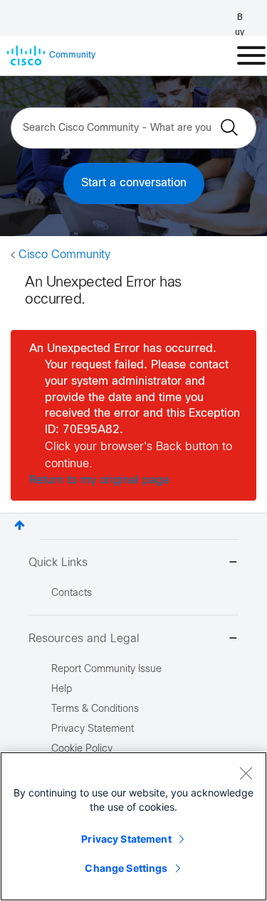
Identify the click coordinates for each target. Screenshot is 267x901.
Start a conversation (134, 183)
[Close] (246, 773)
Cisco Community (64, 255)
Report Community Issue (106, 669)
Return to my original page (99, 480)
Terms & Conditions (95, 709)
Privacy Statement (126, 839)
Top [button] (19, 525)
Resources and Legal (84, 639)
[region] (133, 826)
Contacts (71, 593)
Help (61, 689)
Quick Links (58, 563)
